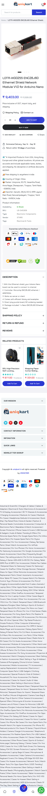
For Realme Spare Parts (21, 734)
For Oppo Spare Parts (20, 764)
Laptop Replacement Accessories (14, 668)
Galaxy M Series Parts (9, 632)
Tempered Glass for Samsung (13, 566)
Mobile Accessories (19, 665)
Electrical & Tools (16, 509)
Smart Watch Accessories (16, 545)
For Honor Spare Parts (23, 776)
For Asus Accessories (19, 677)
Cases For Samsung (34, 566)
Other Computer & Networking (27, 623)
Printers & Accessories (21, 581)
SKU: (4, 210)
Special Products (18, 674)
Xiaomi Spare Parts (39, 707)
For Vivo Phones (18, 548)
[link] (19, 348)
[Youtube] (21, 423)
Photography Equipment (24, 770)
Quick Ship (21, 554)
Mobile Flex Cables (38, 563)
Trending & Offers (30, 533)
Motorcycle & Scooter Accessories (27, 701)
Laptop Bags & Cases (20, 752)
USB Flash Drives (26, 746)
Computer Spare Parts (9, 671)
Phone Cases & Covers (25, 530)
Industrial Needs (23, 707)
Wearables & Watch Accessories (29, 527)
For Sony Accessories (27, 653)
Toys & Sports (11, 698)
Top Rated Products (32, 620)
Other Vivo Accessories (28, 599)
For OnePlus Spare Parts (11, 710)
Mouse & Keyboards (19, 695)
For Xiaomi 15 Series (25, 728)
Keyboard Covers (7, 758)
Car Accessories (23, 563)
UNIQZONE (24, 473)
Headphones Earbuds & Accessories (24, 518)
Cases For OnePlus (8, 569)
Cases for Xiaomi (18, 680)
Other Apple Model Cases (22, 587)
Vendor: (6, 217)
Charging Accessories (10, 515)
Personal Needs (6, 776)
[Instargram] (16, 423)
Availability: (7, 207)
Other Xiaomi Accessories (16, 773)
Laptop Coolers (19, 596)
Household (4, 677)
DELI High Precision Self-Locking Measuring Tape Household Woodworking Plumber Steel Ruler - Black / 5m (12, 369)
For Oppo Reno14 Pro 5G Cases (12, 608)
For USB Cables (38, 734)
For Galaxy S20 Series (19, 716)
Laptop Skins (5, 587)
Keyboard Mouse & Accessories (13, 626)
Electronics (33, 668)
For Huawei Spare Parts (20, 539)
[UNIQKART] (23, 5)
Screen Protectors (21, 749)
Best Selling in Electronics (22, 683)
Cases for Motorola (27, 704)
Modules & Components (21, 644)
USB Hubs (16, 617)
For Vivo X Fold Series (32, 611)
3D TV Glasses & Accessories (34, 512)
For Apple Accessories (22, 725)
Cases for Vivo (11, 746)
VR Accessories (28, 617)
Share (41, 135)
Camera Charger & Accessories (20, 731)
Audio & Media (15, 533)
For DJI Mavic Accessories (30, 632)
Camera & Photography (9, 662)
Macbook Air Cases (28, 515)
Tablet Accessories (36, 773)
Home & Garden (25, 521)
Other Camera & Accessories (30, 698)
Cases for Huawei (19, 779)
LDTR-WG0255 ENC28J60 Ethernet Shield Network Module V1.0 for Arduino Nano (23, 82)
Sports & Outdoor (36, 740)
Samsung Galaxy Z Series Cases (23, 743)
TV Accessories (35, 665)
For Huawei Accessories (16, 761)
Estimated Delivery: (14, 144)
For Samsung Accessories (10, 551)
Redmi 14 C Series (27, 737)
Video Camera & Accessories (31, 755)
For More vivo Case (34, 608)
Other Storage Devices (26, 569)
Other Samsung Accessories (11, 719)
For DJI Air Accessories (33, 557)
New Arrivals (12, 599)
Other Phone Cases (19, 740)
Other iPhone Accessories (10, 767)
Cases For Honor (31, 719)
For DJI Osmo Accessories (25, 650)
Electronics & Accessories (35, 509)
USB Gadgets (25, 671)
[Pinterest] (11, 423)
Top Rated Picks (11, 521)
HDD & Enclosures (28, 782)
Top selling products (14, 557)
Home (3, 20)
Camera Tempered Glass (21, 638)
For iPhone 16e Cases (15, 722)
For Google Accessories (32, 551)
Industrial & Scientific (8, 506)
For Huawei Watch (26, 578)
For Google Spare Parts (28, 536)
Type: (5, 214)
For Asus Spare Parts (34, 722)
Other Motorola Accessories (25, 572)
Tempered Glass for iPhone (11, 611)
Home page (4, 743)
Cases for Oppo (35, 716)
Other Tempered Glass (21, 686)
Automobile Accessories (24, 524)
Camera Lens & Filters (9, 704)
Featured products (7, 728)
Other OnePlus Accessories (23, 593)
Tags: (5, 221)
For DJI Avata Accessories (20, 641)
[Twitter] (6, 423)
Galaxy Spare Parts (34, 629)
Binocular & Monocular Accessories (31, 647)
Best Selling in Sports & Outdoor (30, 605)
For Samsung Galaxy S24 (22, 590)
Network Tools (33, 761)
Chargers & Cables (26, 506)
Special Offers (6, 701)
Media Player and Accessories (12, 629)
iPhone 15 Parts (7, 650)
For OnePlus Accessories (26, 713)
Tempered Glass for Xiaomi (19, 692)
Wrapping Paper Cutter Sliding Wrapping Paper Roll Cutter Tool (33, 369)
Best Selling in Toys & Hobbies (32, 659)
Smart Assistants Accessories (29, 575)
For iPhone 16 (38, 725)
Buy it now (23, 127)
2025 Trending (36, 764)
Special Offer (17, 620)
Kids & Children (33, 674)
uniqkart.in (17, 469)
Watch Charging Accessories (23, 656)
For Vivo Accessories (20, 542)
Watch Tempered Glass (22, 602)
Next (42, 368)
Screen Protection (7, 530)
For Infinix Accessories (9, 737)
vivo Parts (28, 635)
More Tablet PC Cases (9, 578)
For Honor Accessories (35, 548)
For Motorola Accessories (32, 710)
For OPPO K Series (34, 626)
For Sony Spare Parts (21, 614)
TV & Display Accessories (10, 512)
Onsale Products (7, 623)
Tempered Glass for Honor (17, 689)
